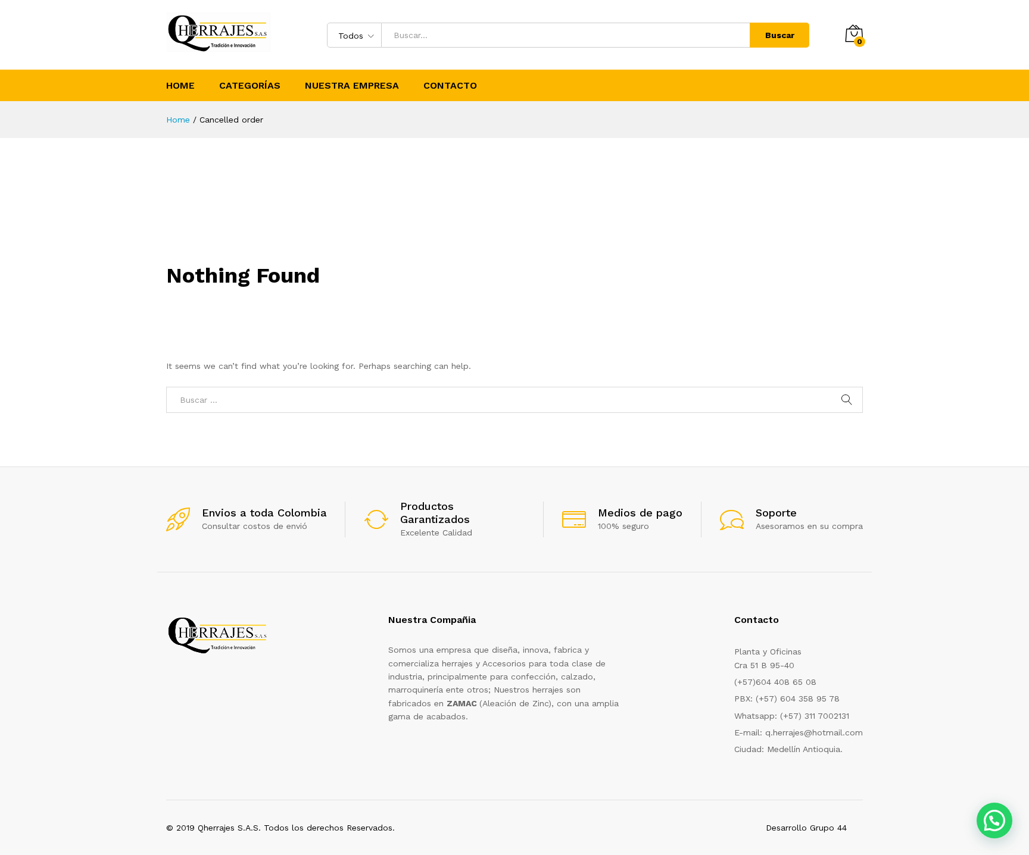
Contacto (450, 85)
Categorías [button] (249, 85)
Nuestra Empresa (352, 85)
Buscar (779, 35)
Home (180, 85)
